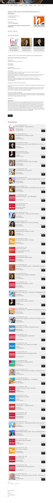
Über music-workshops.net (11, 490)
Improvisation (21, 5)
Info (43, 130)
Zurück (10, 115)
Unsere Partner (10, 493)
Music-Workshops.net (18, 3)
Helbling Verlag (15, 23)
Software (35, 5)
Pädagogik (30, 5)
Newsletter (39, 5)
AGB (8, 496)
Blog (43, 5)
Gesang (11, 5)
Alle (8, 5)
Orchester (26, 5)
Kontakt (9, 491)
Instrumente (16, 5)
